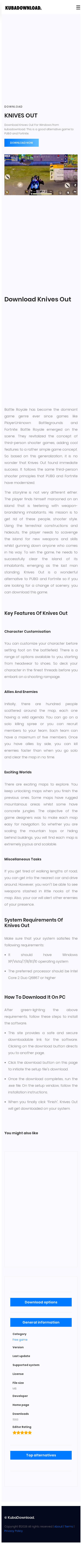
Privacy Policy (13, 1531)
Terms (69, 1526)
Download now (21, 143)
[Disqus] (41, 1208)
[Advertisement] (41, 59)
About (58, 1526)
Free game (20, 1340)
